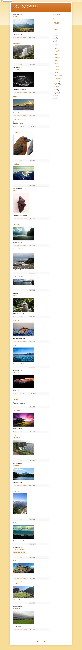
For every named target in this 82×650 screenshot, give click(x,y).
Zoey (55, 18)
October (56, 83)
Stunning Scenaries (19, 549)
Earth (14, 561)
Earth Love (16, 523)
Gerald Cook (56, 22)
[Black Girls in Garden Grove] (19, 402)
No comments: (25, 37)
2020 (55, 40)
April (56, 89)
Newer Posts (15, 633)
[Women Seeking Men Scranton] (19, 552)
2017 (55, 97)
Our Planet (16, 224)
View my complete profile (57, 31)
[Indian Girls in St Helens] (23, 268)
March (56, 90)
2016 (55, 98)
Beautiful (15, 345)
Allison (55, 29)
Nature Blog (16, 70)
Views (15, 191)
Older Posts (47, 633)
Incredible (16, 164)
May (56, 87)
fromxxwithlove (56, 17)
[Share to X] (32, 37)
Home (31, 633)
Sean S (55, 24)
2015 (55, 100)
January (56, 93)
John (55, 19)
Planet (15, 96)
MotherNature (17, 251)
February (57, 92)
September (57, 84)
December (57, 42)
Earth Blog (16, 119)
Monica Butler (56, 23)
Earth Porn (16, 320)
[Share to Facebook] (33, 37)
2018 (55, 95)
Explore (15, 132)
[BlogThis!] (30, 37)
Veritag (55, 15)
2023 (55, 35)
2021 (55, 38)
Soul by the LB (25, 6)
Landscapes (16, 399)
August (56, 86)
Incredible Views (18, 584)
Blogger (45, 641)
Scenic (15, 16)
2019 (55, 41)
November (57, 81)
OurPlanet (16, 372)
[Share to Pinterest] (34, 37)
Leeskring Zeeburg (57, 14)
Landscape (16, 43)
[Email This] (29, 37)
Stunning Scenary (18, 277)
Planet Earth (16, 608)
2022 (55, 37)
